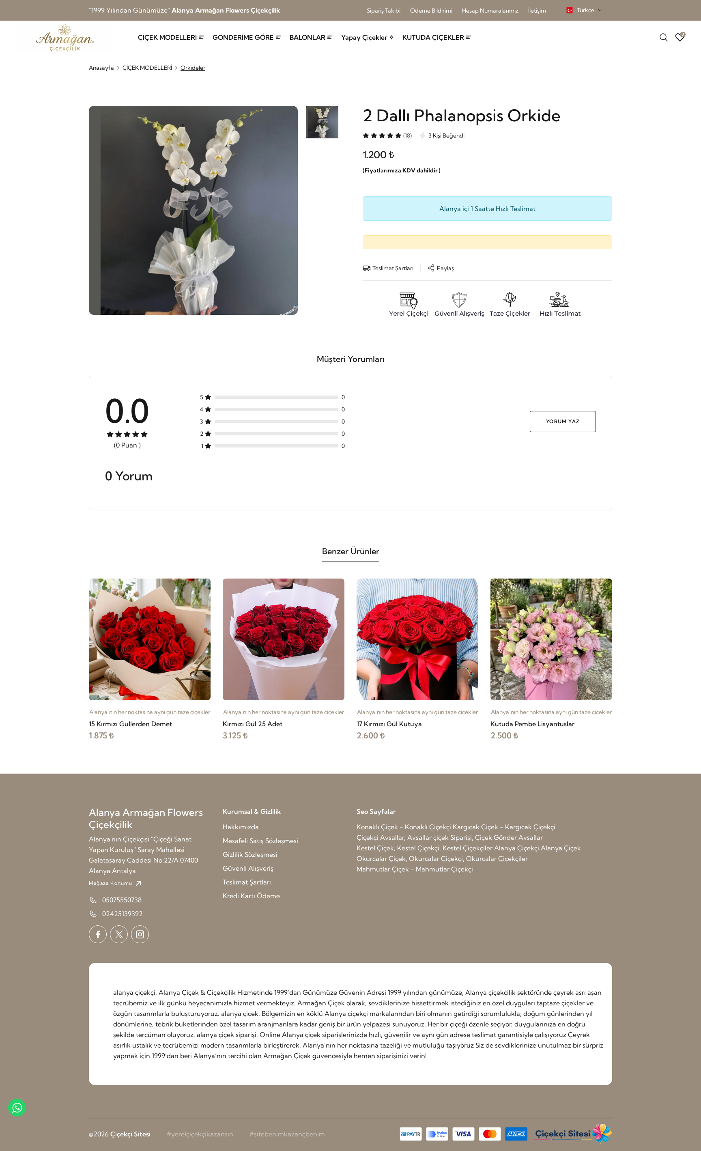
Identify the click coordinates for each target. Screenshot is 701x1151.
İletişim (537, 10)
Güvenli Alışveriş (248, 868)
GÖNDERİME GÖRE (243, 37)
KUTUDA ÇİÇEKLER (433, 37)
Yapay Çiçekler (364, 37)
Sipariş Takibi (383, 10)
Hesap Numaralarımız (490, 10)
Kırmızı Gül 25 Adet (252, 724)
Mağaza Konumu (111, 883)
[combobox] (584, 10)
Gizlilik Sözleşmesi (250, 854)
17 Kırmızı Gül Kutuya (389, 724)
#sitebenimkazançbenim (287, 1134)
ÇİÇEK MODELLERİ (167, 37)
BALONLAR (307, 37)
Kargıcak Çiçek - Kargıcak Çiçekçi (504, 827)
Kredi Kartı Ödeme (251, 896)
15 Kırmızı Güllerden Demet (130, 724)
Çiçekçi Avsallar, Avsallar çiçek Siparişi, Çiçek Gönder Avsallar (450, 837)
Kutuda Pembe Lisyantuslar (532, 724)
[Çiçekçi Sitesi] (571, 1134)
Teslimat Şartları (247, 882)
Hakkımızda (241, 827)
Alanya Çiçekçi (516, 848)
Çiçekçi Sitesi (130, 1134)
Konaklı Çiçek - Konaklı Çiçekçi (404, 827)
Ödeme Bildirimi (431, 10)
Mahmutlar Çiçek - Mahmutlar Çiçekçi (415, 869)
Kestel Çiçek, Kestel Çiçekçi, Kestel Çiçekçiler (424, 848)
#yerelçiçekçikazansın (200, 1134)
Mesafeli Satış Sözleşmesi (260, 841)
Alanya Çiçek (561, 848)
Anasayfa (101, 67)
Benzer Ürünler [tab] (350, 551)
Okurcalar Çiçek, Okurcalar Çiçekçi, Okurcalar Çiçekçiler (442, 858)
